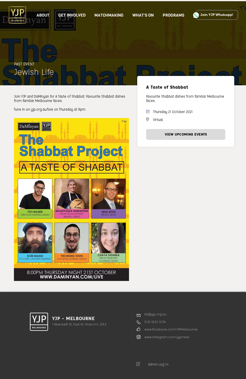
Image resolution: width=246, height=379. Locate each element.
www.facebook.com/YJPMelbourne (170, 329)
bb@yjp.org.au (155, 314)
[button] (72, 15)
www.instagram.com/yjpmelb (166, 337)
